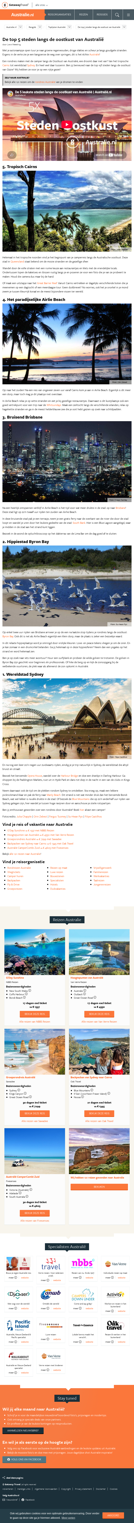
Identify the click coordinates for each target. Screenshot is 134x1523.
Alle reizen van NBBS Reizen (34, 1021)
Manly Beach (54, 795)
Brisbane (120, 508)
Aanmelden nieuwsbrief (23, 1430)
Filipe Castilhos (93, 816)
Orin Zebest (40, 816)
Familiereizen (100, 872)
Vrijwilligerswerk (102, 868)
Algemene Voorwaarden (46, 1489)
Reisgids (32, 27)
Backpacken (13, 880)
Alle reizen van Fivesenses (34, 1220)
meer (11, 1277)
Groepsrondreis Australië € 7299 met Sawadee (34, 839)
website (25, 1277)
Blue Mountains (81, 799)
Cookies (113, 1489)
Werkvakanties (101, 876)
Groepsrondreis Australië (20, 1077)
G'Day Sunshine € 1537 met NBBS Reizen (30, 830)
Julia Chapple (24, 816)
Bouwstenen (57, 876)
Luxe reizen (56, 872)
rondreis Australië (45, 82)
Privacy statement (83, 1489)
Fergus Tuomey (57, 816)
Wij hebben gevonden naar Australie (97, 1177)
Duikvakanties (58, 889)
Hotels (54, 884)
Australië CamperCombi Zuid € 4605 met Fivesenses (37, 848)
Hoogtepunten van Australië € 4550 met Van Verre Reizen (40, 835)
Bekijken (99, 1187)
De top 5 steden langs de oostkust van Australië (99, 27)
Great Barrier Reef (47, 283)
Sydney (31, 65)
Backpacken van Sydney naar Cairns (91, 1077)
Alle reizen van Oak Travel (99, 1121)
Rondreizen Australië (19, 868)
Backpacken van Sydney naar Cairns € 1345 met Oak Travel (40, 843)
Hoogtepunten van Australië (87, 978)
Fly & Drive (13, 884)
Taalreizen (98, 880)
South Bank (79, 523)
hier (82, 810)
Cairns (5, 65)
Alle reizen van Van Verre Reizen (99, 1021)
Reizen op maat (58, 868)
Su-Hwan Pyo (75, 816)
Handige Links (23, 1489)
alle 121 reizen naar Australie (25, 854)
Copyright (66, 1489)
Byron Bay (7, 636)
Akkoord (113, 1515)
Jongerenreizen (102, 884)
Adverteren (7, 1489)
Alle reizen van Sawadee (35, 1121)
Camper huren (15, 876)
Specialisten (57, 880)
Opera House (34, 776)
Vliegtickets (13, 872)
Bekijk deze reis (35, 1014)
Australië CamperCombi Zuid (22, 1177)
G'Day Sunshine (15, 978)
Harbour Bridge (69, 776)
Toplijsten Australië (57, 27)
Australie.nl (11, 27)
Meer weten (68, 1517)
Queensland (17, 261)
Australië (94, 54)
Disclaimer (101, 1489)
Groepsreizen (14, 889)
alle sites (40, 5)
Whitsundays (54, 405)
